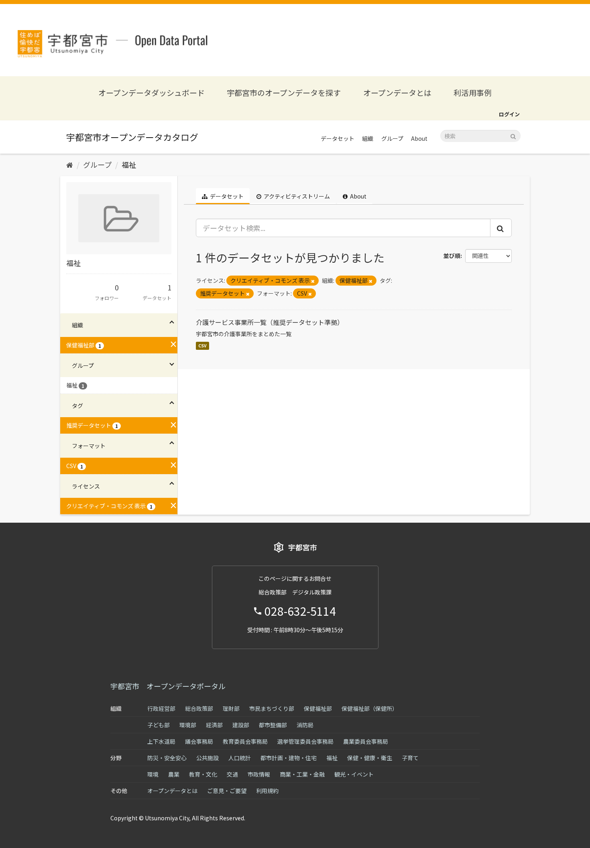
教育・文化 (203, 774)
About (419, 138)
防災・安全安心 (167, 758)
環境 (153, 774)
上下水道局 (161, 741)
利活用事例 (473, 92)
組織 (367, 138)
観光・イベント (354, 774)
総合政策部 (199, 708)
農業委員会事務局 (365, 741)
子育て (410, 758)
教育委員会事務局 (245, 741)
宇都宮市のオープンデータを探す (284, 92)
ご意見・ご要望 (226, 791)
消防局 (305, 725)
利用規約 (267, 791)
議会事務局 (199, 741)
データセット (337, 138)
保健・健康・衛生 (369, 758)
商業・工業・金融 (302, 774)
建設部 (240, 725)
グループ (392, 138)
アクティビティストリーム (296, 196)
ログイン (509, 114)
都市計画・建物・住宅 (288, 758)
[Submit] (513, 135)
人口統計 (239, 758)
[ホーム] (69, 164)
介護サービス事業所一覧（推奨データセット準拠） (270, 322)
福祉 (129, 164)
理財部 (231, 708)
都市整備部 (273, 725)
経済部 (214, 725)
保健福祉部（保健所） (370, 708)
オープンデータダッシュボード (151, 92)
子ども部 (158, 725)
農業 (173, 774)
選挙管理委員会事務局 (305, 741)
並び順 (452, 256)
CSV (202, 346)
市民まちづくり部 (271, 708)
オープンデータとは (397, 92)
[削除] (313, 281)
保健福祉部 (318, 708)
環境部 (187, 725)
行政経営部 (161, 708)
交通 (232, 774)
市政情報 (259, 774)
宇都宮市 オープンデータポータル (168, 686)
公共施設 (207, 758)
